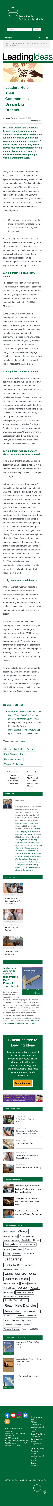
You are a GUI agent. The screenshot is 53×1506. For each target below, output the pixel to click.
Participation (35, 1288)
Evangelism (10, 1244)
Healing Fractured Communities (26, 823)
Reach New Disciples (21, 1305)
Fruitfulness (17, 1249)
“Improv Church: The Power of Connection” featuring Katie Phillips (33, 780)
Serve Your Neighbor (13, 759)
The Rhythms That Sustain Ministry (28, 1168)
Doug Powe (10, 118)
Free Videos (35, 1437)
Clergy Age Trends (37, 1444)
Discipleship (26, 1240)
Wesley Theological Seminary (15, 1433)
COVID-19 (15, 1240)
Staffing (6, 1320)
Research (34, 1441)
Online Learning (36, 1439)
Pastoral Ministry (24, 1292)
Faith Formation (27, 1244)
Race (22, 754)
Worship (34, 1328)
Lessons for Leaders (16, 1278)
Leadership (19, 749)
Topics (33, 1463)
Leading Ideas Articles (39, 1424)
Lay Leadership (28, 1254)
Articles (33, 1453)
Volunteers (27, 1324)
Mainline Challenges (11, 1283)
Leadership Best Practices (18, 1265)
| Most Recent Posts (12, 1109)
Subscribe (34, 1451)
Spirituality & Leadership (26, 1316)
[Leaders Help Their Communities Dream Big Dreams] (23, 73)
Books (33, 1432)
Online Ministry (9, 1288)
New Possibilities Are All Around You (24, 730)
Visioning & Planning (13, 764)
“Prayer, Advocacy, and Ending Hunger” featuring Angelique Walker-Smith (28, 1201)
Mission (24, 1283)
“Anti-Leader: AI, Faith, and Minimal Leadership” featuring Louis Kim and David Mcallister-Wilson (28, 1189)
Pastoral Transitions (10, 1296)
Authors (34, 1461)
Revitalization (12, 1311)
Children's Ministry (10, 1236)
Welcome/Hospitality (11, 1329)
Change (7, 749)
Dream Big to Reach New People (22, 719)
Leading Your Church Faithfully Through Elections (12, 927)
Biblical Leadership (9, 1231)
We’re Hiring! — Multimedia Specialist (25, 1120)
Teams (29, 1320)
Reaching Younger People (16, 1300)
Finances (7, 1249)
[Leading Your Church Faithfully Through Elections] (13, 915)
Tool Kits (34, 1420)
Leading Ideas (37, 121)
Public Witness (10, 754)
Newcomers (33, 1283)
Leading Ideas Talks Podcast (20, 1273)
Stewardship (18, 1320)
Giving (7, 1253)
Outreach (31, 749)
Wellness (24, 1329)
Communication (26, 1236)
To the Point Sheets (38, 1434)
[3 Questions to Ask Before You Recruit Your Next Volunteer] (13, 889)
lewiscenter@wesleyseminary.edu (16, 1441)
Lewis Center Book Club (24, 1143)
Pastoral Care (9, 1292)
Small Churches (9, 1316)
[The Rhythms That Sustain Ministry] (13, 942)
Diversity (36, 1240)
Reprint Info (35, 1466)
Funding (29, 1249)
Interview (16, 1254)
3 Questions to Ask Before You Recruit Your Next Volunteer (13, 901)
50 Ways (34, 1422)
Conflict (6, 1240)
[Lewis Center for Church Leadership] (26, 14)
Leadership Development (14, 1269)
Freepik (22, 741)
